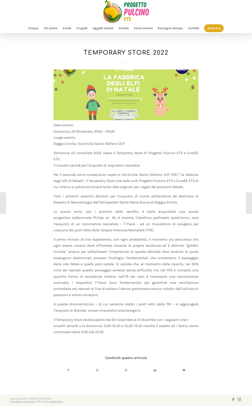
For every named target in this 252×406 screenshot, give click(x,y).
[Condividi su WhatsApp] (126, 370)
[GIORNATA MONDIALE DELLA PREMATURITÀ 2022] (3, 203)
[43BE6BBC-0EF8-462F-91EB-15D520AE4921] (126, 94)
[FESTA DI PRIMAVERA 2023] (249, 203)
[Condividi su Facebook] (68, 370)
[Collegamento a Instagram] (239, 399)
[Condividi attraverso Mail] (184, 370)
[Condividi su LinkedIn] (155, 370)
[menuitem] (33, 28)
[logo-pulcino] (126, 11)
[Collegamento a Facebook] (233, 399)
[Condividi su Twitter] (97, 370)
